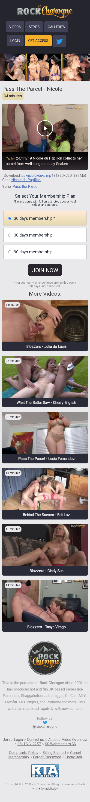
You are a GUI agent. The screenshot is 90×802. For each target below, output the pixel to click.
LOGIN (15, 41)
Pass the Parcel (25, 186)
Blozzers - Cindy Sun (46, 571)
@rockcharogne (45, 726)
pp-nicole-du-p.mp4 (37, 175)
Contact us (35, 739)
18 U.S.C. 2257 (29, 744)
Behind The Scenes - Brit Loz (46, 515)
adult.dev (51, 788)
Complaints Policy (23, 753)
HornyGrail (73, 757)
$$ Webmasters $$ (60, 744)
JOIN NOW (45, 270)
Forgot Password (47, 757)
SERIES (34, 27)
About (53, 739)
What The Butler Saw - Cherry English (46, 402)
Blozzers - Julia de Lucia (46, 346)
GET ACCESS (38, 41)
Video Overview (74, 739)
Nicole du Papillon (26, 180)
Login (18, 739)
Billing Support (54, 753)
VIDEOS (15, 27)
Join (6, 739)
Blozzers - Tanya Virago (46, 627)
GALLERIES (56, 27)
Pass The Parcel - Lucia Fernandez (46, 459)
